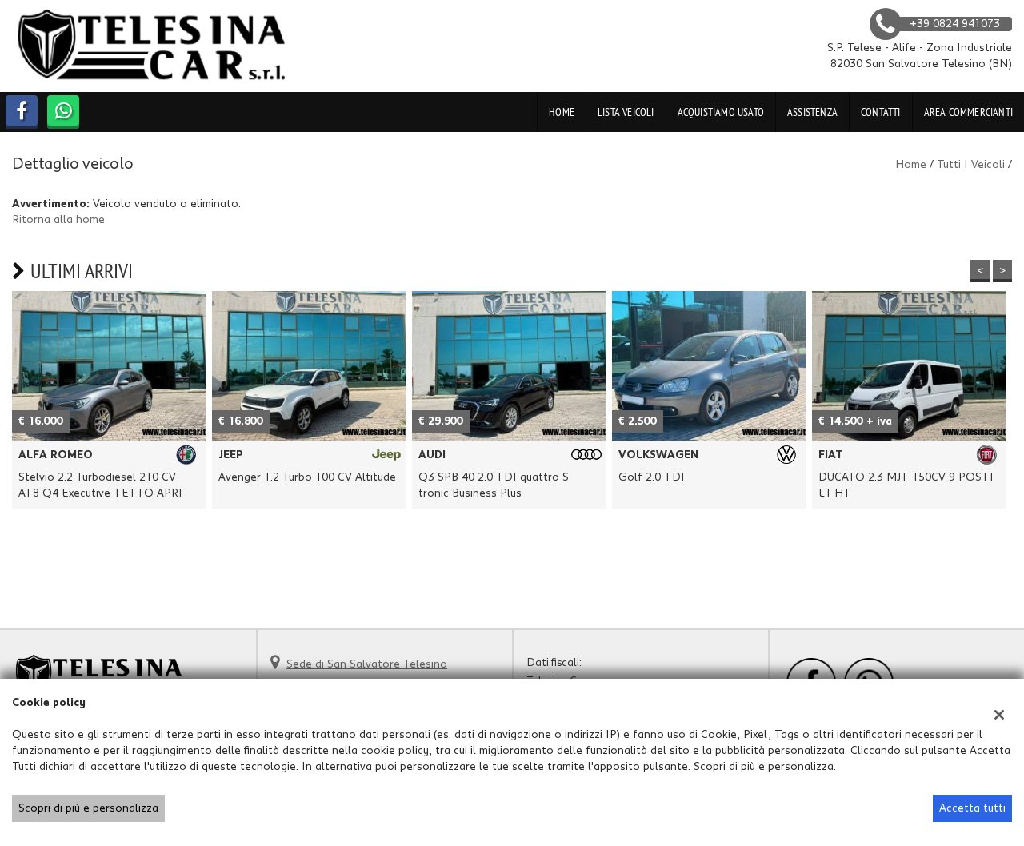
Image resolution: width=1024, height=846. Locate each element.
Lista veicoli (626, 112)
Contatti (881, 112)
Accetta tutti (972, 808)
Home (561, 112)
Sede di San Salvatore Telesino (366, 664)
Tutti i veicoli (971, 164)
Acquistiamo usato (721, 112)
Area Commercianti (968, 112)
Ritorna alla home (58, 219)
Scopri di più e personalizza (88, 808)
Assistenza (812, 112)
